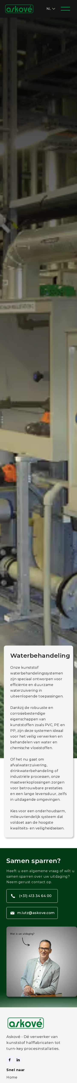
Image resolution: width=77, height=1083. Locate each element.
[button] (51, 8)
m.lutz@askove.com (36, 913)
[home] (22, 8)
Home (11, 1077)
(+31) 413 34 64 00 (35, 896)
